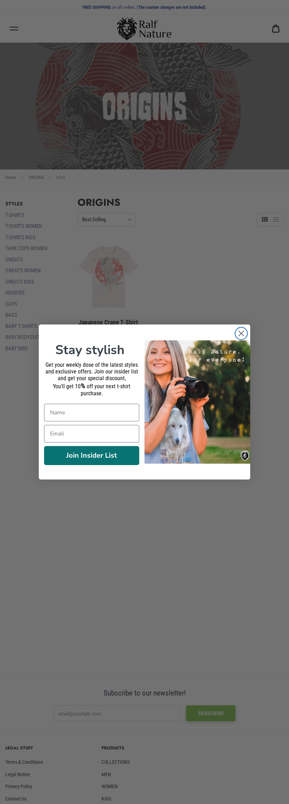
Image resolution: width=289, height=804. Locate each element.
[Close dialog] (241, 333)
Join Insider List (91, 455)
